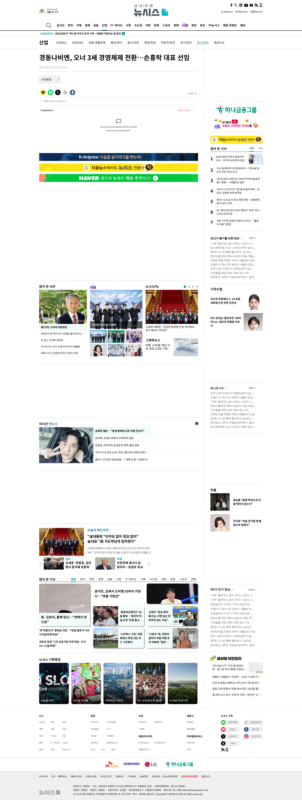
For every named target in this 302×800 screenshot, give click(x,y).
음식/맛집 (133, 42)
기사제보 (131, 776)
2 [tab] (189, 286)
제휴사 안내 (76, 776)
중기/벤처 (203, 42)
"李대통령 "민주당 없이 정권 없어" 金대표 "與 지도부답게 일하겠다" (112, 539)
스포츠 (166, 25)
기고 (108, 728)
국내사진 (142, 722)
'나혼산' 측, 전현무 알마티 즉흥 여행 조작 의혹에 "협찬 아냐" (159, 638)
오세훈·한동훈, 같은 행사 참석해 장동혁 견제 (78, 566)
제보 (242, 25)
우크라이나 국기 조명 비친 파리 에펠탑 (60, 346)
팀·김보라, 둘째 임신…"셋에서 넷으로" (64, 619)
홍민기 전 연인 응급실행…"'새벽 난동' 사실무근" (121, 459)
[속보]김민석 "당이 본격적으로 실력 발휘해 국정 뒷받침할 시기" (79, 33)
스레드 (232, 743)
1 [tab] (185, 286)
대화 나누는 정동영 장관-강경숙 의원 (59, 353)
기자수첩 (216, 289)
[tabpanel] (172, 312)
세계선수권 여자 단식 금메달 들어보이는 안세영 (64, 333)
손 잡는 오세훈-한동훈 (52, 340)
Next (149, 564)
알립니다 (206, 776)
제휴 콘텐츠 (230, 25)
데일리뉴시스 (112, 742)
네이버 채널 (232, 722)
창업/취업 (150, 42)
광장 (194, 25)
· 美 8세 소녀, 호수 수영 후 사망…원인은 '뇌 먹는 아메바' (236, 694)
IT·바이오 (116, 25)
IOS (188, 749)
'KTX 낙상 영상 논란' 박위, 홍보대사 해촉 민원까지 (122, 452)
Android (190, 742)
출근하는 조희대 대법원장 (54, 327)
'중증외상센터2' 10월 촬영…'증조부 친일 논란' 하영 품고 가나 (131, 616)
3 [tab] (193, 286)
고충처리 (119, 776)
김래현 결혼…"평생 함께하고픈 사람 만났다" (119, 431)
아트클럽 (94, 728)
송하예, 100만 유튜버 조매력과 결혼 (115, 438)
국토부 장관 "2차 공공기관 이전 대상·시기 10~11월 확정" (62, 644)
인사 (93, 749)
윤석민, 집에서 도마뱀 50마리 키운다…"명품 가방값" (118, 593)
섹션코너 (94, 742)
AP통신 (190, 722)
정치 (70, 25)
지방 (148, 25)
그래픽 (142, 728)
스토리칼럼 (111, 722)
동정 (113, 749)
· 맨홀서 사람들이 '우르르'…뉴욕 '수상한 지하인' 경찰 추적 (236, 677)
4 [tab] (197, 286)
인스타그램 (255, 736)
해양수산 (219, 42)
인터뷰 (93, 735)
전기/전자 (186, 42)
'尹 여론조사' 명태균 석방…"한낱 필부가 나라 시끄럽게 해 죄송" (64, 632)
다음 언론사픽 (255, 722)
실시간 (60, 25)
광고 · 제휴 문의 (59, 776)
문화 (156, 25)
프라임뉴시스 (241, 11)
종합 (73, 579)
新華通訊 (191, 728)
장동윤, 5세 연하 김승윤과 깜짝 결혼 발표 (117, 445)
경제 (87, 25)
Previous (41, 564)
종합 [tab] (260, 148)
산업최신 (61, 42)
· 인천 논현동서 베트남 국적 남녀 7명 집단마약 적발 (236, 683)
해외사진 (158, 722)
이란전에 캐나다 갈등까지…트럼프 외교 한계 (130, 566)
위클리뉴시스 (256, 11)
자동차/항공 (168, 42)
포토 (202, 25)
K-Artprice (227, 11)
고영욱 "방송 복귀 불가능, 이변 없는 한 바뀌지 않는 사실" (160, 616)
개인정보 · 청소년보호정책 (164, 776)
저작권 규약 (105, 776)
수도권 (138, 25)
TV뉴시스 (214, 25)
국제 (79, 25)
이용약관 (144, 776)
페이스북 (255, 729)
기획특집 (110, 735)
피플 (213, 490)
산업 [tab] (251, 148)
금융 (96, 25)
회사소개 (43, 776)
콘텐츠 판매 (90, 776)
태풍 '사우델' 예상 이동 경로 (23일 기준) (158, 346)
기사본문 (46, 79)
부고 (103, 749)
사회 (128, 25)
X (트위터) (232, 736)
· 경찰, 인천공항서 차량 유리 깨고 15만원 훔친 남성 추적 (236, 688)
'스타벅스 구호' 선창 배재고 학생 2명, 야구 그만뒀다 (131, 638)
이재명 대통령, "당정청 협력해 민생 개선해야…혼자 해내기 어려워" (171, 328)
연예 (176, 25)
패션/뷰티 (116, 42)
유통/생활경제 (97, 42)
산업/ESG (77, 42)
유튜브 (232, 729)
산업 (104, 25)
